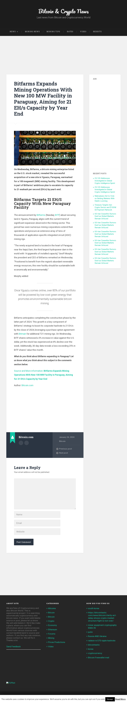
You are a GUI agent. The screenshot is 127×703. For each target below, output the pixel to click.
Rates (70, 31)
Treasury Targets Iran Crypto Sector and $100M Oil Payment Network (105, 207)
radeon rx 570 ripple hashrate (101, 640)
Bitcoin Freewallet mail (98, 657)
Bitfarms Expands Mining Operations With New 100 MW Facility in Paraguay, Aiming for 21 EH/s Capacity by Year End (43, 98)
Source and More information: (43, 375)
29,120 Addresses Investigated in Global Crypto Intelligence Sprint (105, 180)
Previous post (65, 449)
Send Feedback (13, 646)
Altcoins (52, 608)
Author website (26, 443)
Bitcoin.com (27, 385)
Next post (63, 453)
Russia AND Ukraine (97, 636)
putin (90, 632)
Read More (120, 699)
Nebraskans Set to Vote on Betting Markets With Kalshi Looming (104, 198)
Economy (52, 625)
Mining (51, 638)
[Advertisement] (63, 54)
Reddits (97, 31)
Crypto (51, 621)
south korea (93, 608)
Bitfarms (41, 215)
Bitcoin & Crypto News (63, 11)
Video (83, 31)
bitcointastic (94, 645)
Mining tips (53, 31)
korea (90, 649)
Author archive (21, 443)
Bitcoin (62, 441)
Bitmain (22, 333)
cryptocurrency (95, 653)
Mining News (32, 31)
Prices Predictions (56, 642)
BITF (57, 215)
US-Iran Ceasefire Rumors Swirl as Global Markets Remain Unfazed (105, 216)
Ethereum (52, 629)
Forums (51, 634)
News (13, 31)
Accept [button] (110, 699)
